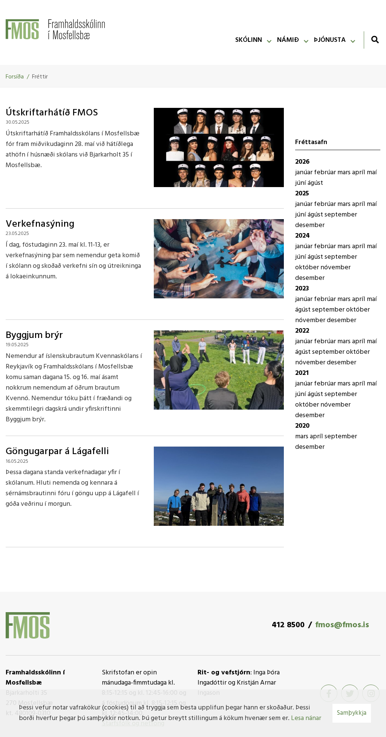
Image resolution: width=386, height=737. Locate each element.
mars (344, 172)
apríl (359, 172)
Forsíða (15, 77)
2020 (302, 426)
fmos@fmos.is (342, 625)
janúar (304, 172)
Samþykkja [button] (351, 713)
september (341, 214)
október (307, 267)
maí (372, 172)
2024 (302, 235)
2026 (302, 162)
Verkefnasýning (40, 224)
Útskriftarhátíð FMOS (52, 113)
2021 (302, 373)
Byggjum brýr (34, 335)
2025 (302, 193)
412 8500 (288, 625)
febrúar (325, 172)
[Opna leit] (375, 39)
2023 (302, 288)
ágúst (315, 183)
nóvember (335, 267)
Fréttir (40, 77)
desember (310, 225)
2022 (302, 331)
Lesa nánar (306, 718)
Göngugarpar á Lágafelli (57, 451)
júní (301, 183)
